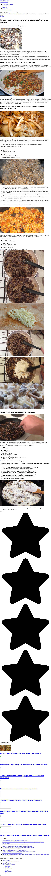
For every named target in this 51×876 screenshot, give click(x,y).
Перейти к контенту (4, 0)
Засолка (7, 867)
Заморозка (7, 866)
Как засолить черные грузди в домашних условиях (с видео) (17, 846)
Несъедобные (5, 5)
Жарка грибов (8, 871)
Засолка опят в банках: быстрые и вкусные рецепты (14, 845)
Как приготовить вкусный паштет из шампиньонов (14, 840)
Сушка (6, 873)
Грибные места (6, 860)
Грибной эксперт (4, 2)
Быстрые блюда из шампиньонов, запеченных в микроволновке (18, 847)
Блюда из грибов (6, 863)
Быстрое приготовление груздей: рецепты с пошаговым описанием (19, 851)
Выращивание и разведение (12, 862)
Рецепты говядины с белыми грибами (11, 849)
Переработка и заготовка (8, 864)
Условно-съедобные (7, 10)
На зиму (2, 16)
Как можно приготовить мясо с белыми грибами (14, 850)
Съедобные (5, 8)
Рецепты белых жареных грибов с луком (12, 853)
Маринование (8, 869)
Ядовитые (4, 7)
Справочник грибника (7, 4)
